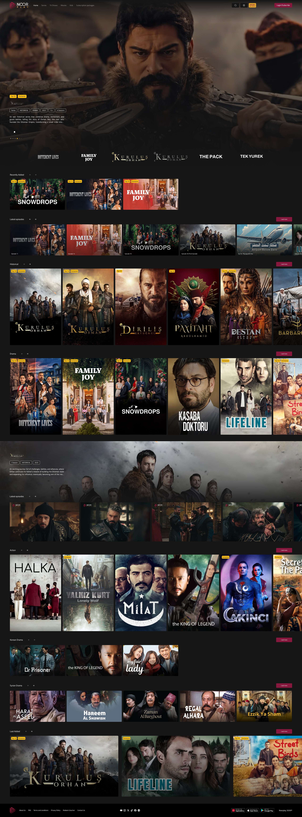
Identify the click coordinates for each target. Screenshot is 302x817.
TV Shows (53, 5)
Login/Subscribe (283, 5)
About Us (22, 810)
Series (43, 5)
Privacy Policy (55, 810)
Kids (71, 5)
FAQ (29, 810)
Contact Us (81, 810)
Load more (284, 219)
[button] (10, 138)
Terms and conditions (41, 810)
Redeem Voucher (69, 810)
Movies (63, 5)
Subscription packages (85, 5)
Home (35, 5)
